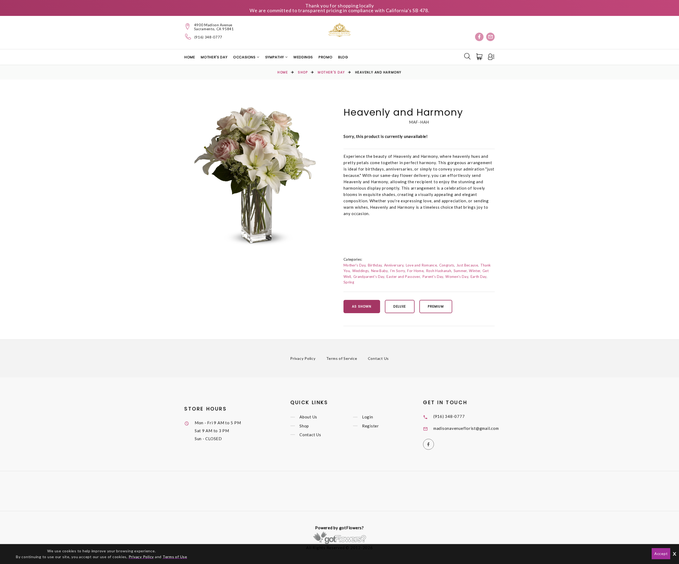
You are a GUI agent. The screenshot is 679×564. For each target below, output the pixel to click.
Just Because (467, 265)
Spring (348, 282)
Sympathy (275, 57)
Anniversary (393, 265)
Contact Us (378, 358)
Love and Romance (421, 265)
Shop (303, 72)
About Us (308, 417)
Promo (325, 57)
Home (189, 57)
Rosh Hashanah (438, 271)
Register (370, 425)
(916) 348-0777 (208, 37)
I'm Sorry (397, 271)
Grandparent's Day (368, 276)
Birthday (375, 265)
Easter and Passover (403, 276)
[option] (254, 176)
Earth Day (478, 276)
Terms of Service (341, 358)
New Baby (379, 271)
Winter (474, 271)
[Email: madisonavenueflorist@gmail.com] (490, 37)
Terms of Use (175, 556)
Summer (460, 271)
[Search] (467, 56)
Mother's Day (214, 57)
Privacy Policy (303, 358)
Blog (343, 57)
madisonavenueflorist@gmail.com (466, 428)
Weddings (303, 57)
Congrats (446, 265)
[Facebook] (479, 37)
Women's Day (456, 276)
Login (367, 417)
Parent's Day (432, 276)
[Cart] (480, 57)
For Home (415, 271)
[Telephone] (188, 37)
